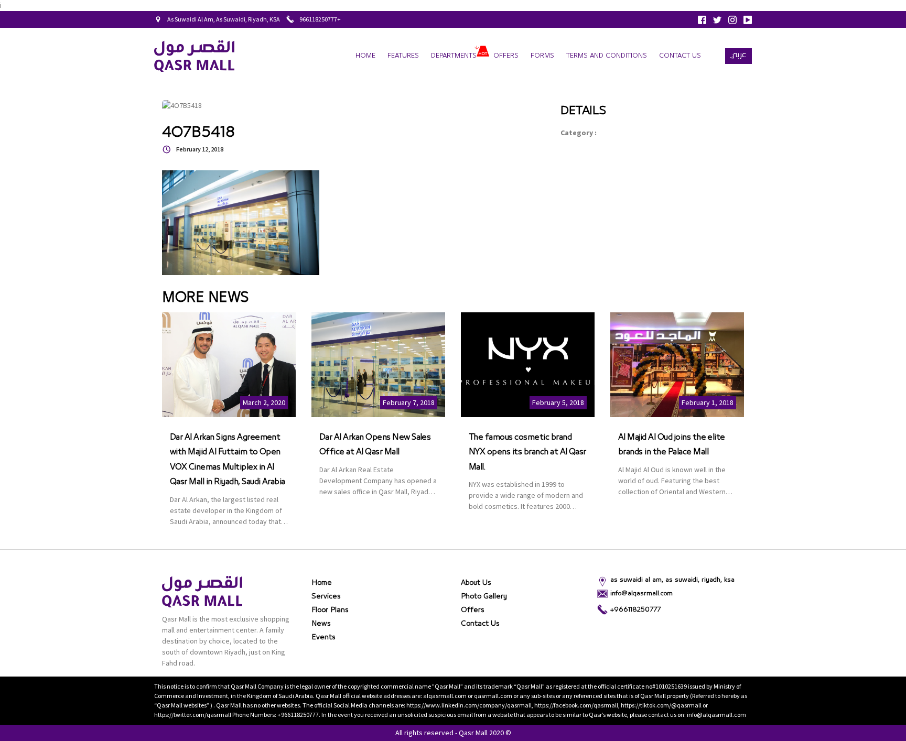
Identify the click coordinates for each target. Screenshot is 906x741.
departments (454, 56)
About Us (476, 583)
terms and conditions (606, 56)
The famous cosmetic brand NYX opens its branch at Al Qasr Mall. (527, 452)
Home (365, 56)
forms (542, 56)
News (321, 623)
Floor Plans (330, 610)
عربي (738, 54)
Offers (506, 56)
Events (323, 637)
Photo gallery (484, 596)
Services (326, 596)
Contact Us (680, 56)
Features (403, 56)
